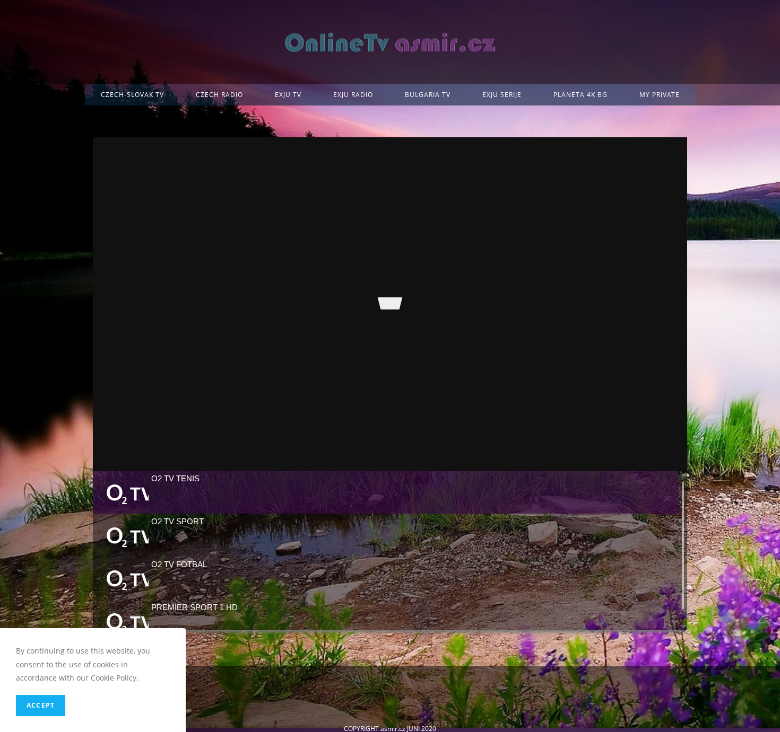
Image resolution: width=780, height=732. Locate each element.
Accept (41, 705)
